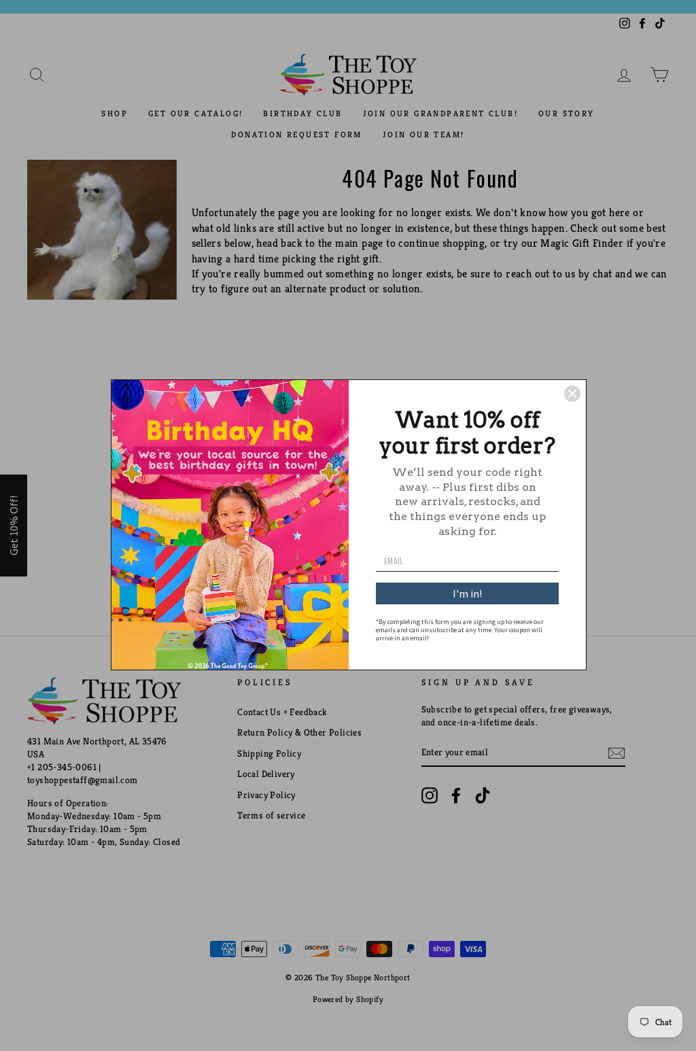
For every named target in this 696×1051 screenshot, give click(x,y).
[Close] (572, 393)
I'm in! (467, 593)
